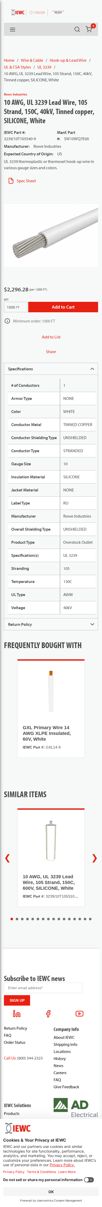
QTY (6, 299)
